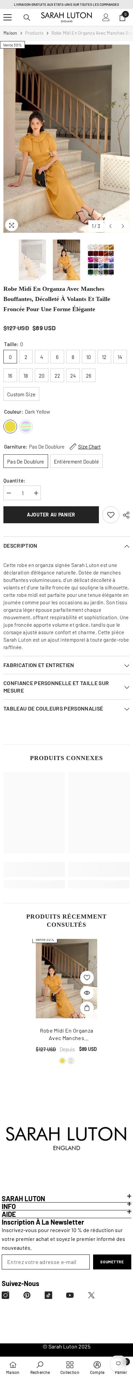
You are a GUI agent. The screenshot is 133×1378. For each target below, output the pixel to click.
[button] (110, 226)
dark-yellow (62, 1060)
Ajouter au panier (51, 514)
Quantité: (14, 480)
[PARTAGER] (124, 515)
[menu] (7, 17)
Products (34, 33)
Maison (10, 33)
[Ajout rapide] (87, 1008)
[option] (66, 138)
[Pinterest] (27, 1295)
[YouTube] (70, 1295)
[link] (110, 514)
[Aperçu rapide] (87, 993)
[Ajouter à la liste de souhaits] (87, 977)
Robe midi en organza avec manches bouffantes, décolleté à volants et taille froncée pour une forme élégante (66, 1034)
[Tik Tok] (48, 1295)
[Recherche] (27, 18)
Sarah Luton (62, 1346)
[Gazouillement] (91, 1295)
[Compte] (106, 17)
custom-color (71, 1060)
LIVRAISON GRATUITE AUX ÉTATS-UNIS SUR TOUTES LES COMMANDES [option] (66, 4)
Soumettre (112, 1262)
